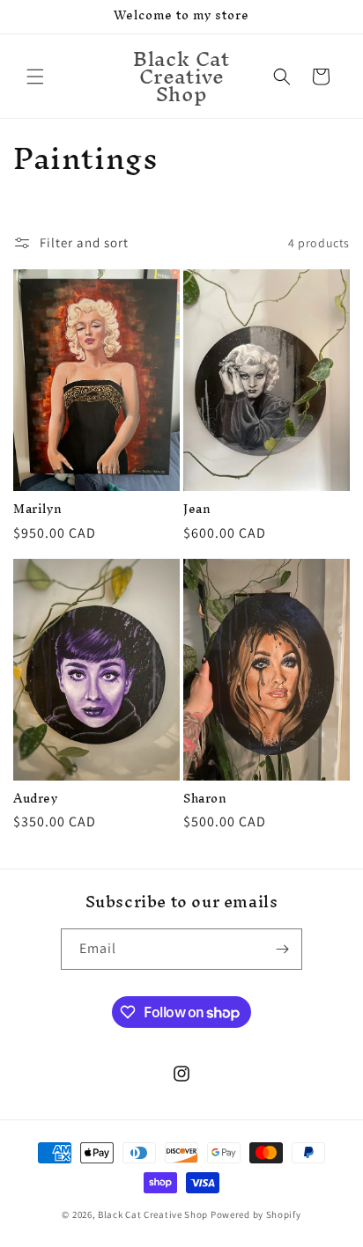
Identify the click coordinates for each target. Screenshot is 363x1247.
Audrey (35, 799)
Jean (197, 509)
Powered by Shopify (256, 1214)
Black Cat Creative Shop (153, 1214)
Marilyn (37, 509)
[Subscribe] (282, 949)
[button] (35, 76)
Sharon (205, 799)
